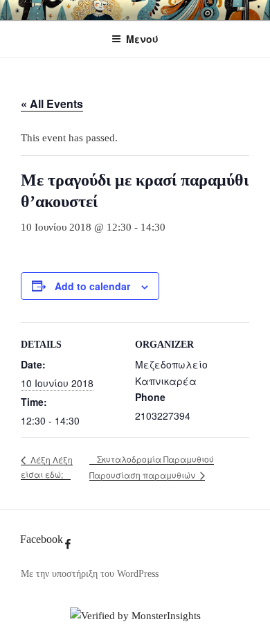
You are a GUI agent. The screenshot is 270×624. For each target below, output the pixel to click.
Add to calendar (92, 286)
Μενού (142, 39)
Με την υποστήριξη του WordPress (90, 574)
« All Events (52, 104)
